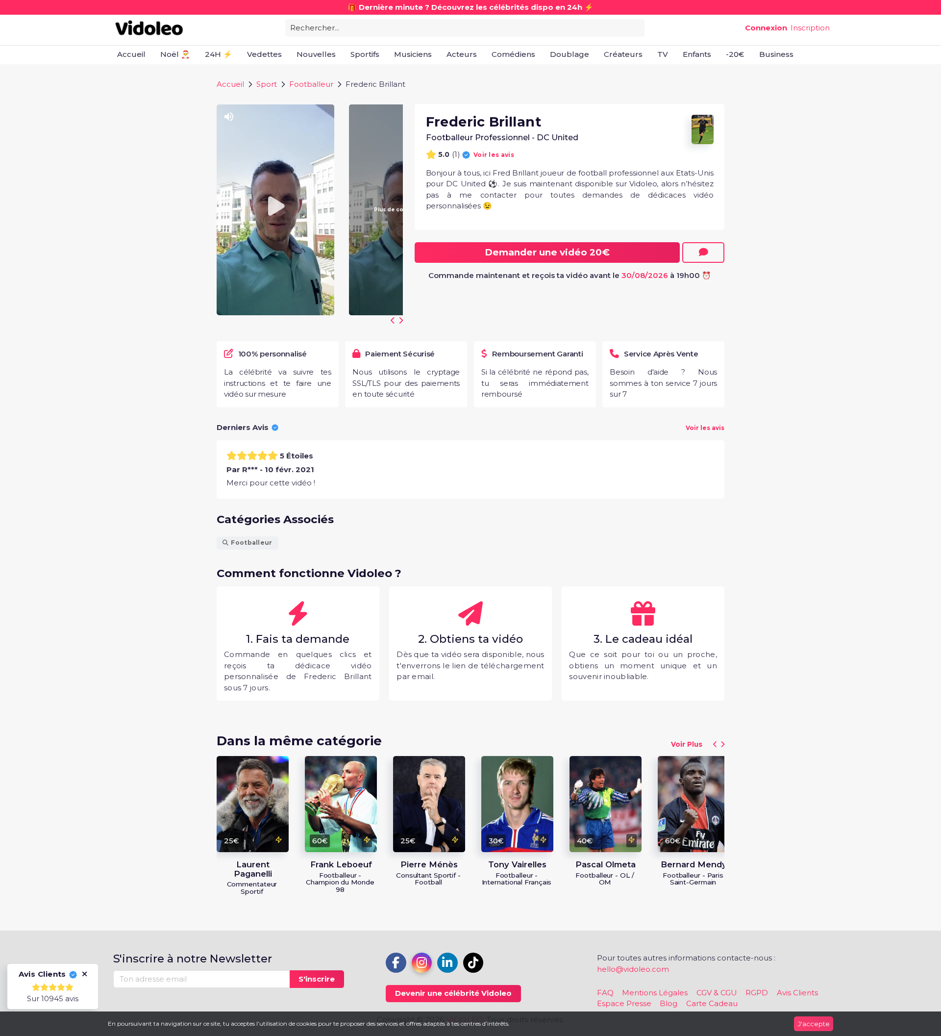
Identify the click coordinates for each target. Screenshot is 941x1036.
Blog (668, 1003)
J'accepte (814, 1024)
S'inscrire (316, 979)
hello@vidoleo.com (633, 969)
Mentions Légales (655, 992)
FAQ (605, 992)
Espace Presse (624, 1003)
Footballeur (311, 84)
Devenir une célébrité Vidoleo (453, 993)
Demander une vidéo (547, 252)
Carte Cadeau (712, 1003)
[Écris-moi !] (703, 252)
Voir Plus (686, 744)
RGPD (756, 992)
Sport (266, 84)
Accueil (230, 84)
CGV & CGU (716, 992)
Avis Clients (797, 992)
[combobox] (464, 27)
